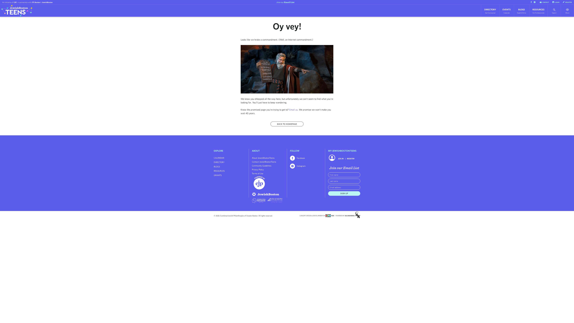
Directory (490, 11)
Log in (341, 158)
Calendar (219, 158)
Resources (538, 11)
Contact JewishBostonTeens (264, 162)
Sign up (344, 193)
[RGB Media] (330, 215)
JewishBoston (47, 2)
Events (507, 11)
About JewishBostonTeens (263, 158)
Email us (293, 109)
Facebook (301, 158)
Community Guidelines (261, 165)
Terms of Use (257, 173)
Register (568, 2)
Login (557, 2)
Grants (218, 175)
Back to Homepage (287, 124)
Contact (545, 2)
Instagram (301, 166)
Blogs (521, 11)
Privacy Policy (258, 169)
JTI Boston (36, 2)
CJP (15, 2)
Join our (285, 2)
